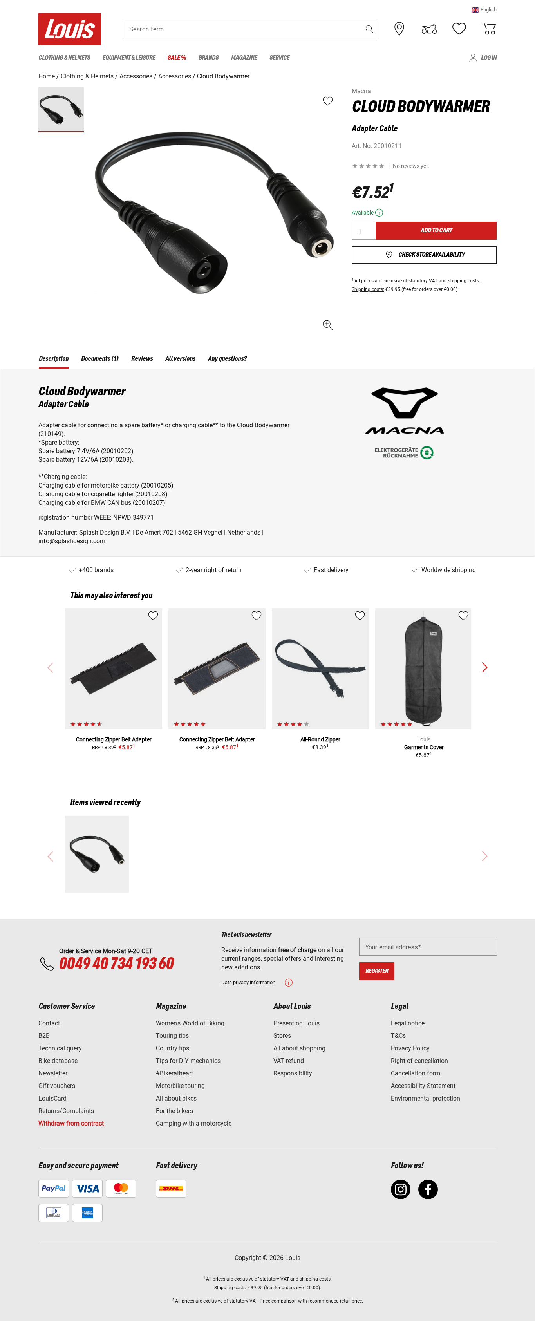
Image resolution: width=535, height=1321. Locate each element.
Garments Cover (424, 747)
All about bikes (176, 1098)
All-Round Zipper (320, 739)
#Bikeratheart (174, 1073)
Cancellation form (415, 1073)
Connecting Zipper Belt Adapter (114, 739)
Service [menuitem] (279, 57)
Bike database (58, 1060)
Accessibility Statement (423, 1086)
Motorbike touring (180, 1086)
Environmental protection (425, 1098)
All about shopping (299, 1048)
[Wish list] (459, 29)
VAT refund (288, 1060)
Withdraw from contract (71, 1123)
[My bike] (429, 29)
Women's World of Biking (190, 1023)
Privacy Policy (410, 1048)
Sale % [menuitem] (177, 57)
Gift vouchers (56, 1086)
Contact (49, 1023)
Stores (282, 1035)
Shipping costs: (368, 289)
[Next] (484, 667)
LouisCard (52, 1098)
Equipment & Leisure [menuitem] (129, 57)
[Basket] (489, 29)
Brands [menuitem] (209, 57)
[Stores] (399, 29)
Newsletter (52, 1073)
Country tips (172, 1048)
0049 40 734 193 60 (116, 964)
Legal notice (408, 1023)
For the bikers (174, 1111)
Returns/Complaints (66, 1111)
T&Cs (398, 1035)
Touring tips (172, 1035)
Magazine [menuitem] (244, 57)
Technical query (60, 1048)
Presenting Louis (296, 1023)
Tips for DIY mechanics (188, 1060)
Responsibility (292, 1073)
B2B (44, 1035)
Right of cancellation (419, 1060)
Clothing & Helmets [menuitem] (64, 57)
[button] (484, 10)
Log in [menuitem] (489, 57)
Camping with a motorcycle (193, 1123)
